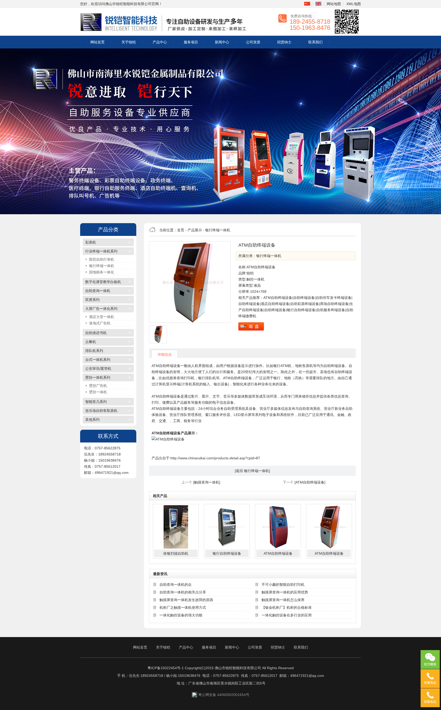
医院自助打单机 (101, 259)
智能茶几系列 (96, 402)
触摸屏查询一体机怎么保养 (283, 600)
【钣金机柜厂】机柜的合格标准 (287, 607)
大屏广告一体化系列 (101, 309)
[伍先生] (430, 678)
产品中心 (160, 42)
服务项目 (191, 42)
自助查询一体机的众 (176, 584)
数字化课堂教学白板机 (103, 282)
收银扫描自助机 (175, 553)
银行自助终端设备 (227, 553)
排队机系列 (94, 351)
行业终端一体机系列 (101, 251)
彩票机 (90, 242)
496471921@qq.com (307, 676)
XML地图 (353, 4)
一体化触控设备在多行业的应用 (287, 615)
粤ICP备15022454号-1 (166, 668)
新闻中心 (222, 42)
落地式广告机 (100, 323)
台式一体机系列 (97, 360)
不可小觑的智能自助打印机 (283, 584)
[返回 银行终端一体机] (252, 471)
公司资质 (253, 42)
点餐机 (90, 342)
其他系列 (92, 419)
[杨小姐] (430, 697)
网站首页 (97, 42)
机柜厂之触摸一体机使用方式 (183, 607)
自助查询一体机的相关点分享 (183, 592)
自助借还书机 (96, 333)
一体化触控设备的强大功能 (181, 615)
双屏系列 (92, 300)
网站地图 (334, 4)
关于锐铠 (128, 42)
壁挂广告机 (98, 386)
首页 (180, 230)
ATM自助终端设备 (278, 553)
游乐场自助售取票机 (101, 411)
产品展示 (195, 230)
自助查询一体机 (97, 291)
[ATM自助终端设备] (189, 282)
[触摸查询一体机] (206, 482)
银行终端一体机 (101, 266)
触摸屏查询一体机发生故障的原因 (186, 600)
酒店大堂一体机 (101, 317)
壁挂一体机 (98, 392)
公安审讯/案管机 (98, 368)
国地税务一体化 (101, 272)
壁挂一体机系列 (97, 377)
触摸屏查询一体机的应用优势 (285, 592)
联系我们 (315, 42)
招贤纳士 (284, 42)
